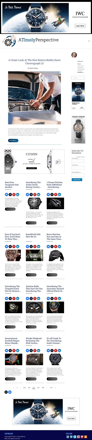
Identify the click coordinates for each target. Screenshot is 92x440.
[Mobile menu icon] (89, 41)
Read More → (13, 140)
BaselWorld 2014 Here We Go (33, 235)
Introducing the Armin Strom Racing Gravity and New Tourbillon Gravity (34, 187)
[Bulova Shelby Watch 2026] (34, 97)
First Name (75, 158)
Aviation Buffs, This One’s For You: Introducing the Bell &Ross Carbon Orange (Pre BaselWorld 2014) (34, 292)
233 (29, 387)
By (8, 189)
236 (43, 387)
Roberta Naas (34, 68)
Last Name (75, 165)
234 (34, 387)
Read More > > (81, 72)
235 (38, 387)
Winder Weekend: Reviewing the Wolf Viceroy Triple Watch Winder (34, 343)
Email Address (76, 172)
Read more (9, 209)
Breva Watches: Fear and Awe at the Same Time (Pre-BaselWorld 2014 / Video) (54, 239)
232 (24, 387)
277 (51, 387)
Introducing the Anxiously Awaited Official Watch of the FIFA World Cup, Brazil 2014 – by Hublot (55, 292)
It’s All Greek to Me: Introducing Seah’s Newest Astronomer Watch (55, 342)
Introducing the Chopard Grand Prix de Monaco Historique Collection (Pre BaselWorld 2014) (12, 292)
